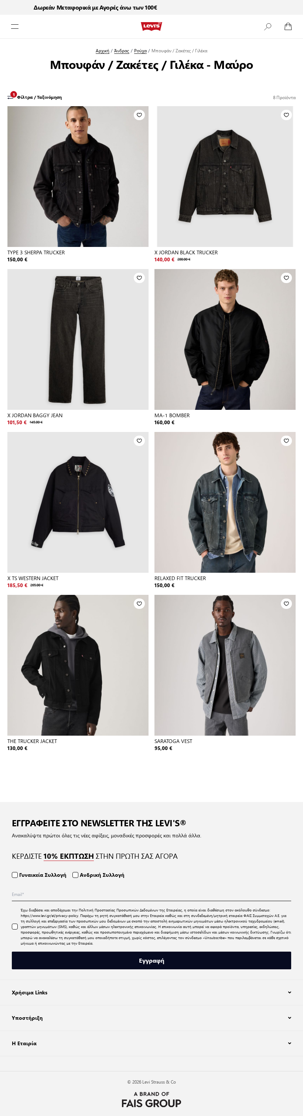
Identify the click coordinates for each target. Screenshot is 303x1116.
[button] (267, 26)
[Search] (267, 26)
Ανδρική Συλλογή (102, 874)
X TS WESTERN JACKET (32, 578)
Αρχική (102, 51)
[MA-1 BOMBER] (225, 339)
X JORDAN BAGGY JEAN (34, 415)
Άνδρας (121, 51)
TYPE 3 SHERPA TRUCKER (36, 252)
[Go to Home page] (151, 26)
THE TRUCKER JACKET (32, 740)
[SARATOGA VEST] (225, 665)
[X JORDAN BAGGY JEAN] (78, 339)
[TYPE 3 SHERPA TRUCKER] (78, 176)
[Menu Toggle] (14, 26)
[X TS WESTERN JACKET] (78, 502)
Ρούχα (140, 51)
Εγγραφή (151, 960)
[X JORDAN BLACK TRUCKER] (225, 176)
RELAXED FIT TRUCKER (180, 578)
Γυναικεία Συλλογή (43, 874)
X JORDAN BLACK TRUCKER (186, 252)
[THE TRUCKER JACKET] (78, 665)
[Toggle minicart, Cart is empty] (288, 26)
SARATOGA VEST (173, 740)
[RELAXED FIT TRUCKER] (225, 502)
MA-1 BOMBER (172, 415)
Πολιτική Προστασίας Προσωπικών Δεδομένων (118, 910)
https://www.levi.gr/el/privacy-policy (49, 915)
